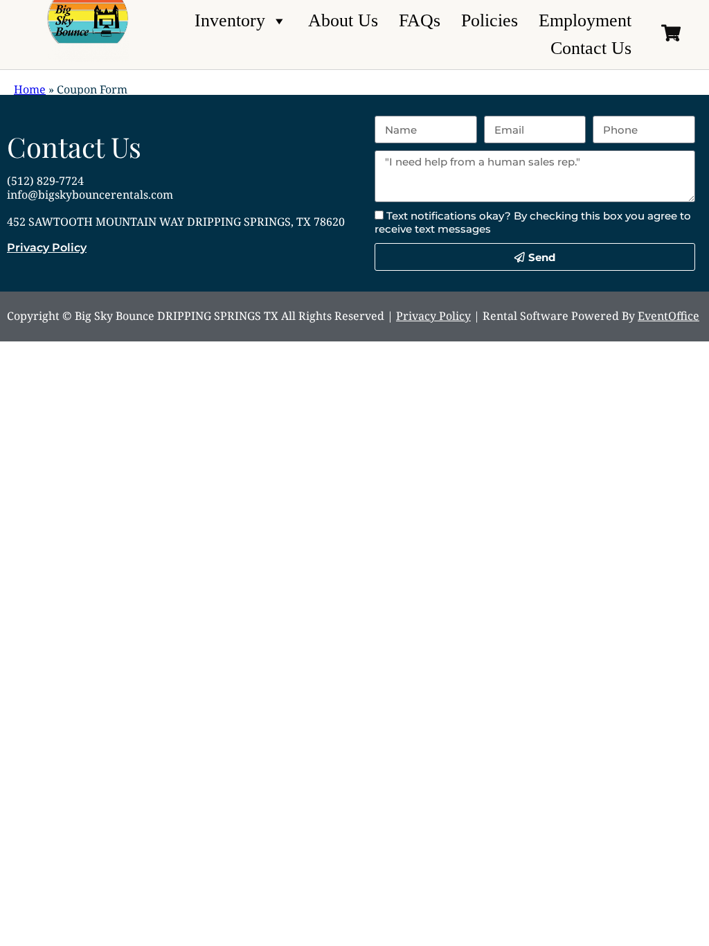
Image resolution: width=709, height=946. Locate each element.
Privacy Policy (47, 247)
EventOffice (668, 315)
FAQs (419, 20)
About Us (343, 20)
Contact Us (590, 48)
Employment (585, 20)
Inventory (230, 20)
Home (30, 89)
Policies (489, 20)
